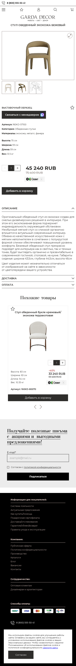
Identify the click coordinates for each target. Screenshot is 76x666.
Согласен (21, 654)
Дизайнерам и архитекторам (26, 589)
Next (41, 407)
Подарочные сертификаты (25, 517)
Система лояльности (22, 506)
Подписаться (38, 476)
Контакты (16, 569)
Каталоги (16, 557)
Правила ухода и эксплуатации (28, 529)
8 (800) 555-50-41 (16, 3)
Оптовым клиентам (21, 585)
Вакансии (16, 565)
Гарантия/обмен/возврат (24, 525)
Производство (19, 553)
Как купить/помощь (21, 514)
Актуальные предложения (25, 510)
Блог (13, 561)
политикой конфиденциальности (42, 467)
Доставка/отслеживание (24, 521)
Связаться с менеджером (22, 114)
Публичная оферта (21, 545)
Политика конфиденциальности (28, 549)
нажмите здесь (50, 647)
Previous (35, 407)
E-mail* (11, 452)
